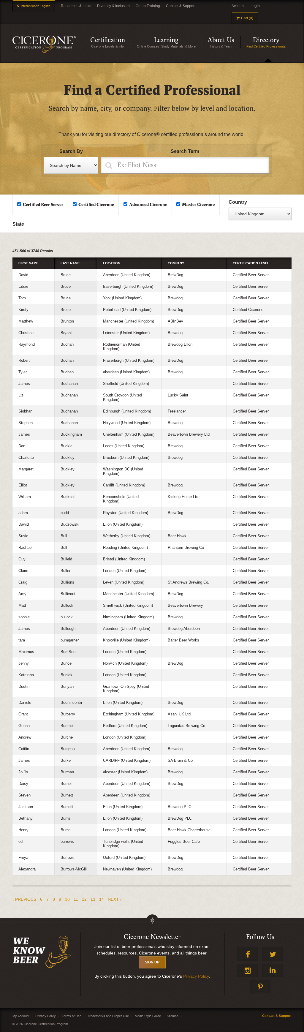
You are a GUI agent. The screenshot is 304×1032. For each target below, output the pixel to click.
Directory (272, 42)
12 (84, 899)
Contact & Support (180, 6)
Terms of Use (71, 1016)
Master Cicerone (198, 204)
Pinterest (260, 986)
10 (67, 899)
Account (238, 6)
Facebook (247, 954)
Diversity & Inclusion (113, 6)
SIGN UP (152, 962)
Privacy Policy (196, 976)
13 (93, 899)
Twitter (272, 954)
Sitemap (172, 1016)
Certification (110, 42)
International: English (35, 6)
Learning (178, 42)
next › (114, 899)
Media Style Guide (148, 1016)
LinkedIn (272, 970)
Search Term (185, 151)
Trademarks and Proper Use (108, 1016)
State (18, 224)
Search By (71, 151)
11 (76, 899)
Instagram (247, 970)
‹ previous (24, 899)
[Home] (44, 44)
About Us (224, 42)
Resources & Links (76, 6)
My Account (20, 1016)
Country (238, 202)
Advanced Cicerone (148, 204)
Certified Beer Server (43, 204)
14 (101, 899)
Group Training (148, 6)
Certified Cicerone (96, 204)
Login (255, 6)
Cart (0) (247, 18)
